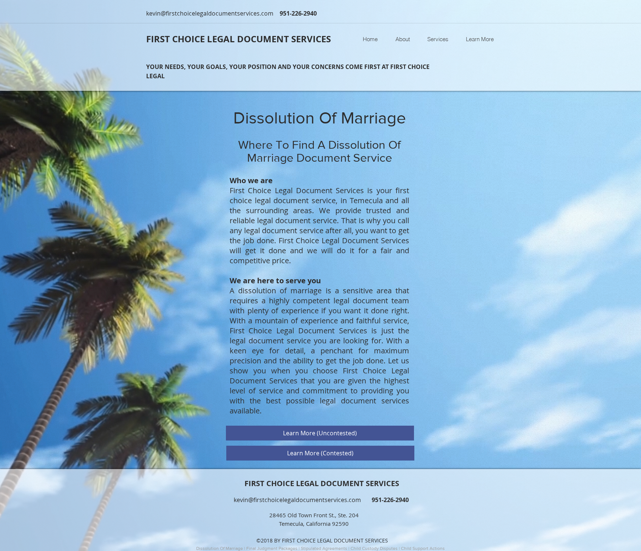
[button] (437, 39)
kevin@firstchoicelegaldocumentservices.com (209, 13)
